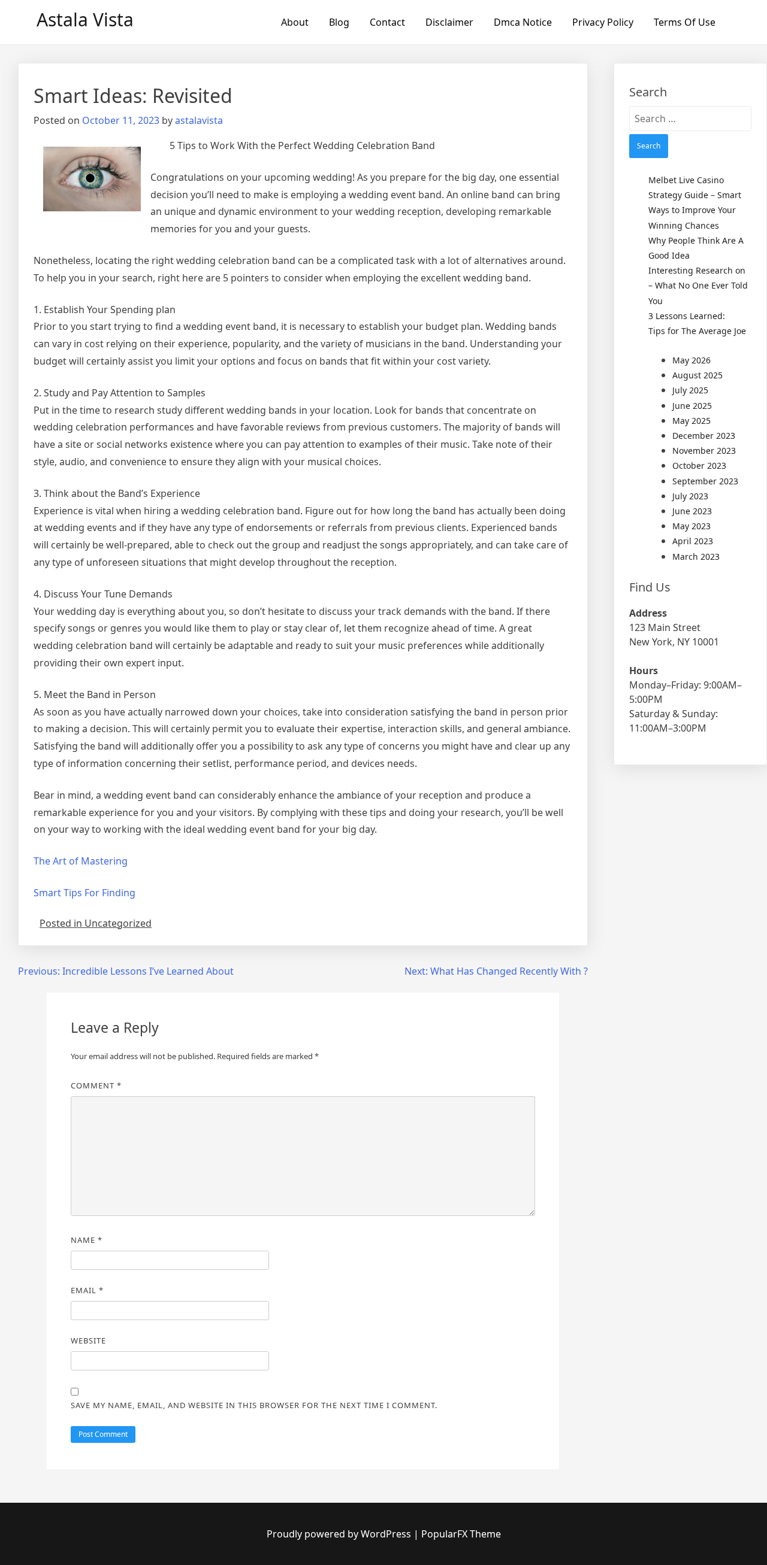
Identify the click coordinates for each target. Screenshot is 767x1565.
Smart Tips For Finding (84, 892)
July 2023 (690, 496)
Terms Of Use (684, 22)
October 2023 (699, 465)
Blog (339, 22)
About (295, 22)
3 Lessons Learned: (686, 316)
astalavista (199, 120)
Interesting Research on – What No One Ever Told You (698, 285)
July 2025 (690, 390)
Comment (96, 1085)
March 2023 (696, 556)
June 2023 (692, 511)
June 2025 (692, 405)
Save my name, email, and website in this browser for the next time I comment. (254, 1405)
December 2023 (703, 435)
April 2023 (692, 541)
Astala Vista (85, 19)
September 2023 (705, 481)
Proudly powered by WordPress (340, 1533)
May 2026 (691, 360)
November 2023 (704, 450)
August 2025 (697, 375)
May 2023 (691, 526)
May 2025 (691, 420)
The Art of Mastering (81, 861)
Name (86, 1240)
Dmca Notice (523, 22)
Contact (387, 22)
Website (88, 1340)
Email (87, 1290)
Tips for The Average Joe (697, 330)
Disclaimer (449, 22)
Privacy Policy (602, 22)
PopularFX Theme (461, 1533)
